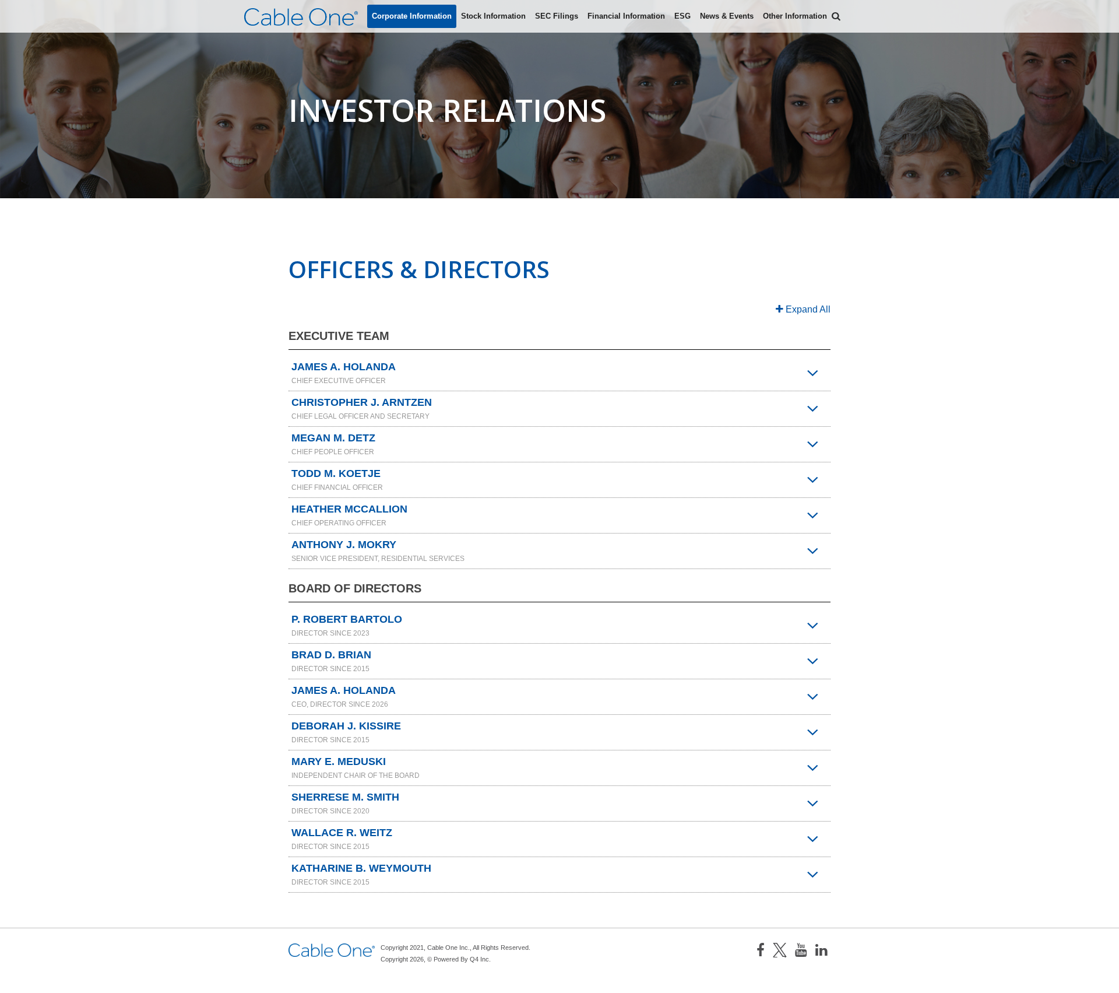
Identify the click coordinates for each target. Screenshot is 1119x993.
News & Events (727, 16)
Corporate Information (412, 16)
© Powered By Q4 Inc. (459, 959)
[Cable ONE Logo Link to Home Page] (301, 17)
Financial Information (626, 16)
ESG (682, 16)
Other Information (795, 16)
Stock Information (493, 16)
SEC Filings (556, 16)
